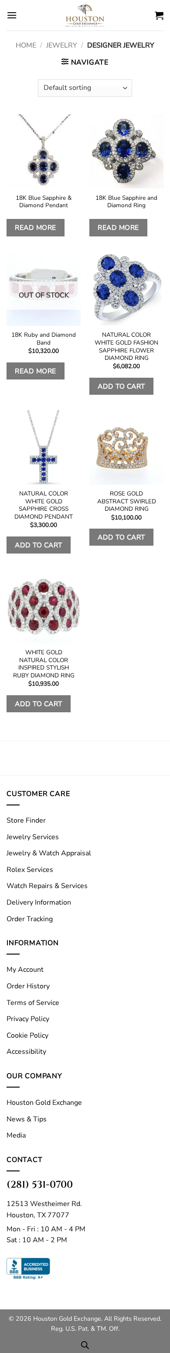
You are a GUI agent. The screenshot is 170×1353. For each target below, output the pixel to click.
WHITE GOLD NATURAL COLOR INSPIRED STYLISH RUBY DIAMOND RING (44, 664)
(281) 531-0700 (40, 1184)
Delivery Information (39, 902)
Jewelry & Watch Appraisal (49, 853)
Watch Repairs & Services (47, 886)
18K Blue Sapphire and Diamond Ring (126, 201)
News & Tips (27, 1119)
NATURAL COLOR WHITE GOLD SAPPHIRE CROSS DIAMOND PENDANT (43, 505)
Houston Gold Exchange (44, 1102)
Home (26, 45)
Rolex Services (30, 870)
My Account (25, 969)
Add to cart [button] (121, 386)
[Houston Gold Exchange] (85, 15)
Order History (28, 986)
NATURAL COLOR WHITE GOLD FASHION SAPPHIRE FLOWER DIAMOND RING (126, 346)
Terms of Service (33, 1003)
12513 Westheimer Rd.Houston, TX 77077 (44, 1209)
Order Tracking (30, 919)
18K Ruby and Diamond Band (43, 338)
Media (16, 1135)
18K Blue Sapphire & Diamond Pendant (43, 201)
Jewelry (61, 45)
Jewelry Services (33, 837)
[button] (12, 15)
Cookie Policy (27, 1035)
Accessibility (26, 1051)
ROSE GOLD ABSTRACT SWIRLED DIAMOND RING (126, 501)
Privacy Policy (28, 1019)
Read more (35, 227)
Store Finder (26, 820)
